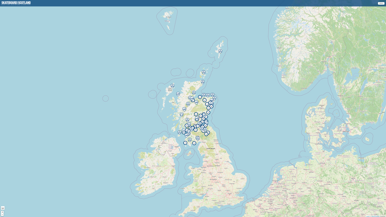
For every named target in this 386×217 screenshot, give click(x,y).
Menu (381, 3)
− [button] (2, 215)
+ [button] (2, 212)
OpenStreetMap (375, 216)
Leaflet (368, 216)
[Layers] (3, 208)
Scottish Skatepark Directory (16, 3)
